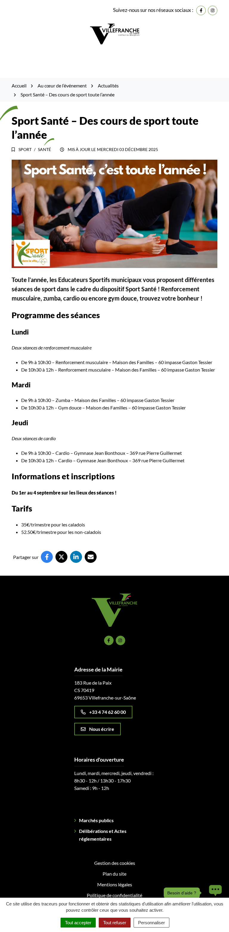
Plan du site (114, 873)
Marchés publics (96, 820)
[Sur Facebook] (47, 557)
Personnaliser (151, 922)
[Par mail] (91, 557)
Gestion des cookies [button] (114, 863)
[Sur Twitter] (61, 557)
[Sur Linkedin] (76, 557)
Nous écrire (101, 729)
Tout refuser (114, 922)
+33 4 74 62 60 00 (107, 712)
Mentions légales (114, 884)
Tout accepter (78, 922)
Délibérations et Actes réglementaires (102, 835)
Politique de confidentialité (114, 895)
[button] (213, 892)
